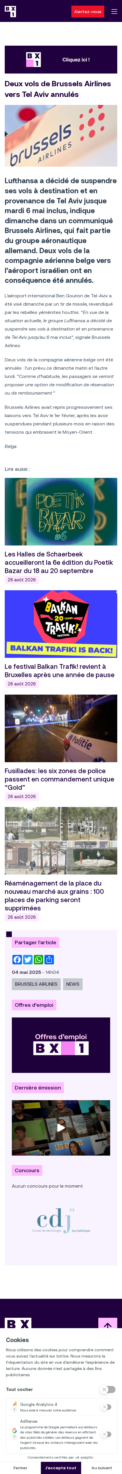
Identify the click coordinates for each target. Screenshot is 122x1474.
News (72, 984)
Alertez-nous (87, 12)
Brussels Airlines (36, 984)
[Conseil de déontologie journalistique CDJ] (61, 1220)
